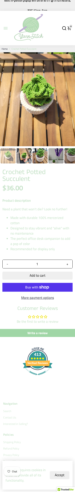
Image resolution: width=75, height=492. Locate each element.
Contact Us (9, 417)
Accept (59, 475)
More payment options (37, 297)
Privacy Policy (11, 455)
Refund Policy (11, 449)
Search (7, 411)
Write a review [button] (37, 333)
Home (5, 49)
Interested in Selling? (15, 424)
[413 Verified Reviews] (37, 377)
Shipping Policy (12, 442)
